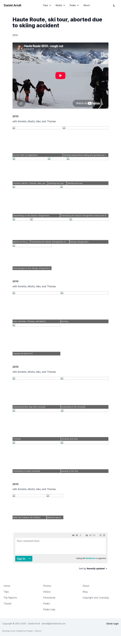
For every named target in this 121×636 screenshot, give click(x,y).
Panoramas (49, 597)
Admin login (112, 623)
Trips (45, 5)
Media (59, 5)
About (87, 5)
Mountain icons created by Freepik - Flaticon (21, 631)
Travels (7, 603)
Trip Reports (10, 597)
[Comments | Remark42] (60, 552)
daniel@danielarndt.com (53, 623)
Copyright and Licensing (96, 597)
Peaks (73, 5)
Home (7, 585)
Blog (85, 591)
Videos (47, 591)
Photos (47, 585)
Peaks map (49, 609)
